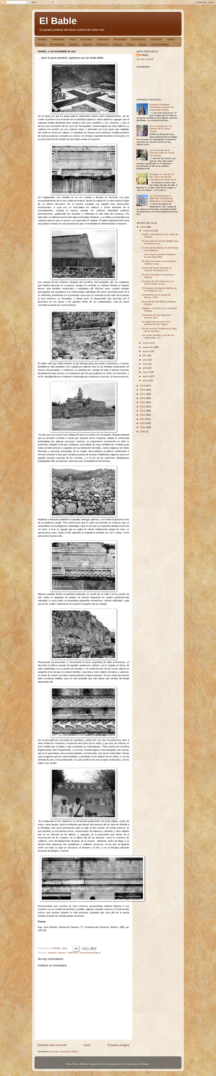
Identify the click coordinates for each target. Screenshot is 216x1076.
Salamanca (103, 39)
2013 (143, 411)
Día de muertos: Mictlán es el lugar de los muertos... (159, 329)
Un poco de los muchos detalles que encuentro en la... (160, 242)
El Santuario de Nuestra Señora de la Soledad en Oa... (159, 289)
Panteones (102, 44)
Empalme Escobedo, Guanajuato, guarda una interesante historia (161, 107)
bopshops (114, 1064)
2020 (143, 227)
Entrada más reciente (52, 1045)
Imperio (87, 44)
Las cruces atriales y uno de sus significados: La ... (158, 336)
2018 (143, 390)
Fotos (72, 39)
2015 (143, 402)
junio (145, 360)
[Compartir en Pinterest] (95, 948)
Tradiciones (58, 39)
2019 (143, 386)
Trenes (130, 44)
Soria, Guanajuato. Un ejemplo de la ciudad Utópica (160, 128)
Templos (42, 39)
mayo (145, 364)
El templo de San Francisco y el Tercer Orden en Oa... (157, 282)
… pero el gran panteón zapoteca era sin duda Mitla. (159, 255)
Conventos (156, 39)
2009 (143, 427)
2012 (143, 415)
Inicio (87, 1045)
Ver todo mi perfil (144, 59)
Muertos (52, 953)
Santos (171, 39)
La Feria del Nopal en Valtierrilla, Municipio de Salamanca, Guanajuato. (161, 198)
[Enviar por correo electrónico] (83, 948)
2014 (143, 406)
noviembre (148, 230)
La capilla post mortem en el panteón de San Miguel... (156, 323)
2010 (143, 423)
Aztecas (117, 44)
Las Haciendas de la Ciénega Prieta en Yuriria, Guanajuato (162, 152)
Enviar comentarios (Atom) (65, 1051)
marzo (145, 372)
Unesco (41, 44)
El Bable (58, 21)
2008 (143, 431)
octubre (146, 343)
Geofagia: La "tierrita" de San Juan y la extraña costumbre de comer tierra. (163, 177)
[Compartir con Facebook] (92, 948)
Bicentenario (57, 44)
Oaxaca (62, 953)
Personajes (120, 39)
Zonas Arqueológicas (90, 953)
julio (144, 355)
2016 (143, 398)
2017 (143, 394)
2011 (142, 419)
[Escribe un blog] (86, 948)
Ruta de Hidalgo (160, 44)
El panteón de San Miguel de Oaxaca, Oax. (156, 316)
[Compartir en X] (89, 948)
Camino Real (138, 39)
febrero (146, 376)
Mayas (142, 44)
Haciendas (86, 39)
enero (145, 380)
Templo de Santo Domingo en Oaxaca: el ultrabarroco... (157, 269)
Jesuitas (73, 44)
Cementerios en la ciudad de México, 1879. (156, 296)
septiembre (148, 347)
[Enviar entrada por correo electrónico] (76, 948)
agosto (146, 351)
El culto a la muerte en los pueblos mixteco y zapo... (159, 262)
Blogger (145, 1064)
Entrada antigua (118, 1045)
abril (144, 368)
